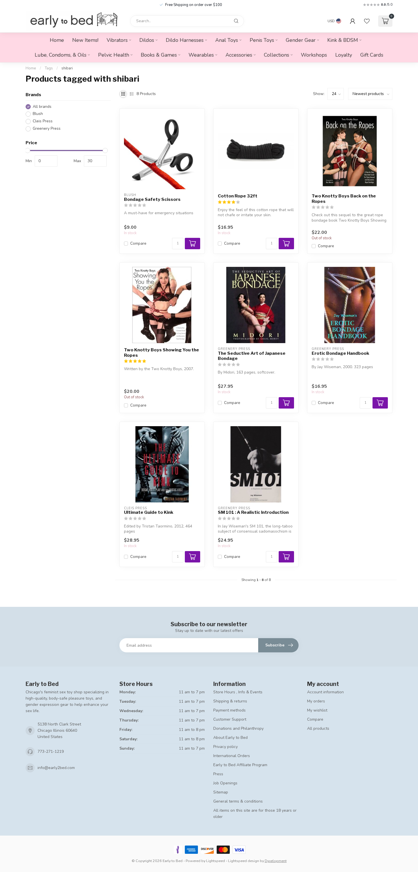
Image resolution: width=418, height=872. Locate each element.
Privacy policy (225, 746)
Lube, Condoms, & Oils (60, 54)
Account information (325, 692)
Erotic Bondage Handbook (340, 353)
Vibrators (117, 40)
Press (218, 774)
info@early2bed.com (56, 767)
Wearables (201, 54)
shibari (67, 68)
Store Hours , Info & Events (237, 692)
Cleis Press (43, 121)
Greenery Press (47, 129)
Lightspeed (215, 860)
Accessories (238, 54)
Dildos (146, 40)
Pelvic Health (113, 54)
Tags (49, 68)
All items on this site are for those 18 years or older (255, 813)
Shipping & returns (230, 701)
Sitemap (220, 792)
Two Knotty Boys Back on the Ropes (344, 198)
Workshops (314, 54)
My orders (316, 701)
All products (318, 728)
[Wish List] (367, 21)
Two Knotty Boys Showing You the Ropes (161, 352)
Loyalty (343, 54)
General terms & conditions (238, 801)
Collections (276, 54)
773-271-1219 (51, 751)
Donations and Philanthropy (238, 728)
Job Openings (225, 783)
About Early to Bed (230, 737)
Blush (38, 114)
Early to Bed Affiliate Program (240, 765)
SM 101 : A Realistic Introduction (253, 512)
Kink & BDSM (342, 40)
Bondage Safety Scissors (152, 199)
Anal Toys (226, 40)
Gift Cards (371, 54)
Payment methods (229, 710)
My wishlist (317, 710)
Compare (138, 243)
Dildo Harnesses (185, 40)
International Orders (231, 755)
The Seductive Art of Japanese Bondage (251, 356)
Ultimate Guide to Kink (148, 512)
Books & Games (159, 54)
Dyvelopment (276, 860)
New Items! (85, 40)
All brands (42, 106)
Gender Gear (301, 40)
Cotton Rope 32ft (237, 196)
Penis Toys (262, 40)
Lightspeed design (243, 860)
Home (57, 40)
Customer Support (229, 719)
